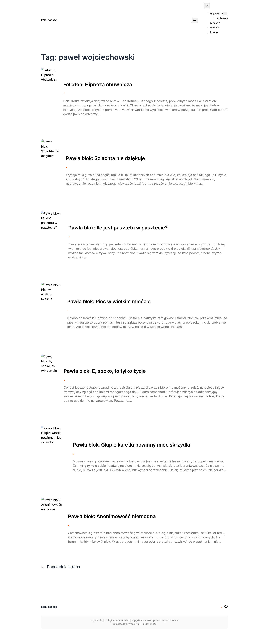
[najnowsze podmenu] (225, 13)
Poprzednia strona (60, 566)
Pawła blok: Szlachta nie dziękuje (105, 158)
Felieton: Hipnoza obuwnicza (97, 84)
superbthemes (170, 620)
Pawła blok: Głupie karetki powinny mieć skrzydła (131, 445)
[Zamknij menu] (207, 5)
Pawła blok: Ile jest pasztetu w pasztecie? (118, 228)
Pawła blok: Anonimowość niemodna (112, 516)
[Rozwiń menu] (195, 20)
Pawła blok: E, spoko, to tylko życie (105, 371)
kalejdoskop (49, 20)
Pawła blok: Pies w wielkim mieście (109, 302)
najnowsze (216, 13)
